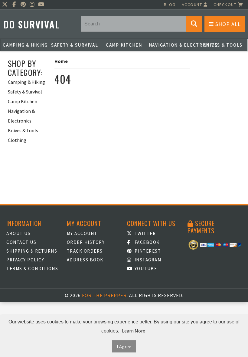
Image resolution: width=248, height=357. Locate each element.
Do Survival (31, 24)
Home (61, 61)
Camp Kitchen (124, 45)
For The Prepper (104, 295)
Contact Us (21, 242)
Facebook (146, 242)
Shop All (227, 24)
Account (193, 4)
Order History (86, 242)
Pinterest (147, 251)
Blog (170, 4)
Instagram (147, 260)
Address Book (85, 260)
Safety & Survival (74, 45)
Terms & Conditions (32, 268)
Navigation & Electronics (173, 45)
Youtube (145, 268)
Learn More (133, 331)
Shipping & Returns (31, 251)
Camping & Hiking (25, 45)
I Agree (124, 346)
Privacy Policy (25, 260)
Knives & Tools (223, 45)
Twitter (144, 233)
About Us (18, 233)
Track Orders (85, 251)
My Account (82, 233)
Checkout (226, 4)
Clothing (17, 140)
